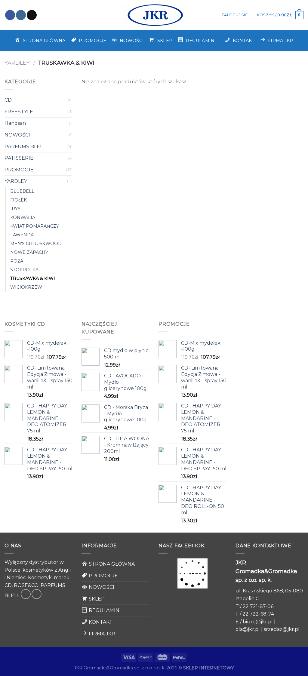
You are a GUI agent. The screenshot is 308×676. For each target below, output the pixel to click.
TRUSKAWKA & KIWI (32, 278)
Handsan (15, 123)
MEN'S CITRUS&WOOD (36, 243)
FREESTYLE (19, 112)
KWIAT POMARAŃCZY (34, 226)
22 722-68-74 (258, 614)
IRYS (15, 208)
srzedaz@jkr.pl (282, 629)
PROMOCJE (19, 170)
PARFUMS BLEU (24, 146)
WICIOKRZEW (26, 287)
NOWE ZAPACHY (29, 252)
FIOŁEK (18, 200)
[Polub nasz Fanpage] (10, 15)
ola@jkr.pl (248, 629)
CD (8, 100)
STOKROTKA (24, 269)
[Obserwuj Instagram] (21, 15)
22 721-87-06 (258, 606)
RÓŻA (16, 261)
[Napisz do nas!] (32, 15)
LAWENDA (22, 235)
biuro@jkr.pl (258, 622)
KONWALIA (22, 217)
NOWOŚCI (17, 135)
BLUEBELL (22, 191)
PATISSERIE (19, 158)
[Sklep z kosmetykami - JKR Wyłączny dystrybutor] (154, 15)
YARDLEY (17, 62)
